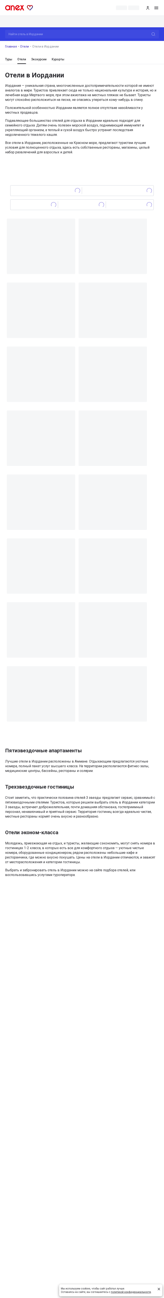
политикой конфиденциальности (131, 1292)
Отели (24, 46)
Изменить (152, 21)
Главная (11, 46)
